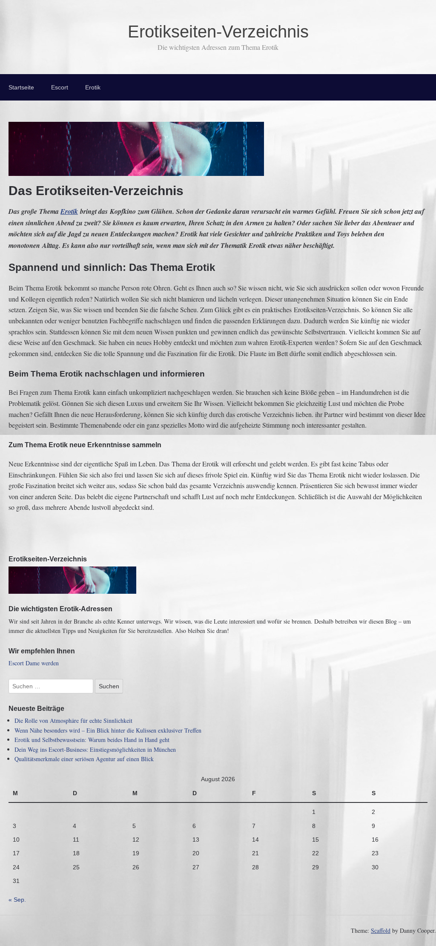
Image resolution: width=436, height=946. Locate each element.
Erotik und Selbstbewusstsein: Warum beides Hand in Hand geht (91, 740)
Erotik (92, 87)
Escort (59, 87)
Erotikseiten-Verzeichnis (218, 31)
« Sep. (17, 899)
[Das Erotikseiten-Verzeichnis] (136, 170)
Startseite (21, 87)
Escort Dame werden (34, 663)
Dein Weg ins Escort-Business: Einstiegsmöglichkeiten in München (95, 749)
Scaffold (380, 930)
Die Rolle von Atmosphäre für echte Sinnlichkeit (73, 720)
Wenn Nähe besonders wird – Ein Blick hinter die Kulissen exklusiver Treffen (107, 730)
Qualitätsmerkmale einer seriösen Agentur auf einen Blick (84, 759)
